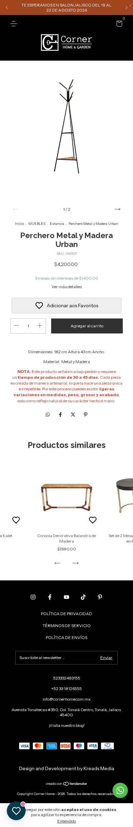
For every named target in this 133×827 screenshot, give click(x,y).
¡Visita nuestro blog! (67, 725)
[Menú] (14, 24)
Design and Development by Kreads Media (66, 768)
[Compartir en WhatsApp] (47, 415)
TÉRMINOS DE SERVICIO (67, 625)
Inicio (19, 223)
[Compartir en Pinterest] (85, 415)
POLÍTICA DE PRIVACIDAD (66, 613)
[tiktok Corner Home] (83, 597)
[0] (118, 25)
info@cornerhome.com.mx (67, 699)
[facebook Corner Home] (50, 597)
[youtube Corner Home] (66, 597)
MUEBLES (36, 223)
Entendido (66, 821)
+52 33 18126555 (66, 688)
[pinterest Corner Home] (100, 597)
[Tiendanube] (66, 784)
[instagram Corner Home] (33, 597)
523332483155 (66, 678)
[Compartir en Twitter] (73, 415)
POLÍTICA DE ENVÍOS (66, 637)
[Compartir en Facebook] (61, 415)
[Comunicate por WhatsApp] (120, 790)
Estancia (57, 223)
